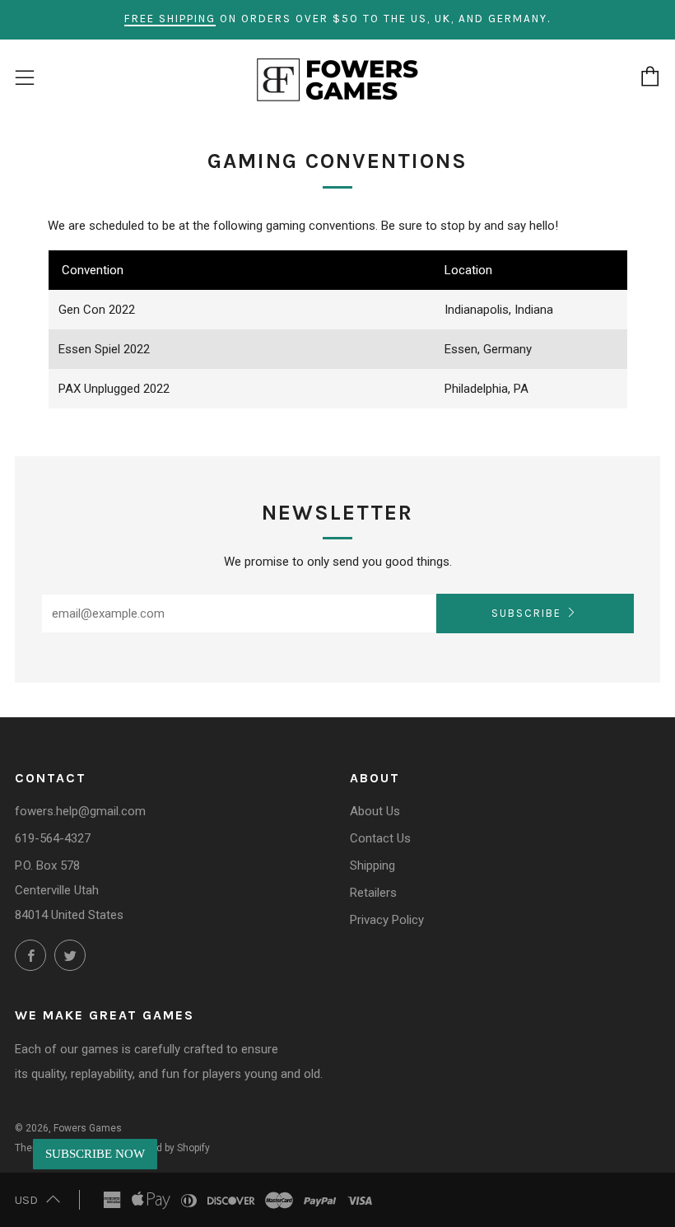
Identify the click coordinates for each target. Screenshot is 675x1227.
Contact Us (380, 838)
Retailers (373, 892)
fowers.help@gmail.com (80, 811)
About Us (375, 811)
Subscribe (526, 613)
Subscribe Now (95, 1153)
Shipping (372, 865)
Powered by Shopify (166, 1148)
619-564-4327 (53, 838)
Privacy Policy (387, 919)
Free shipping (170, 18)
